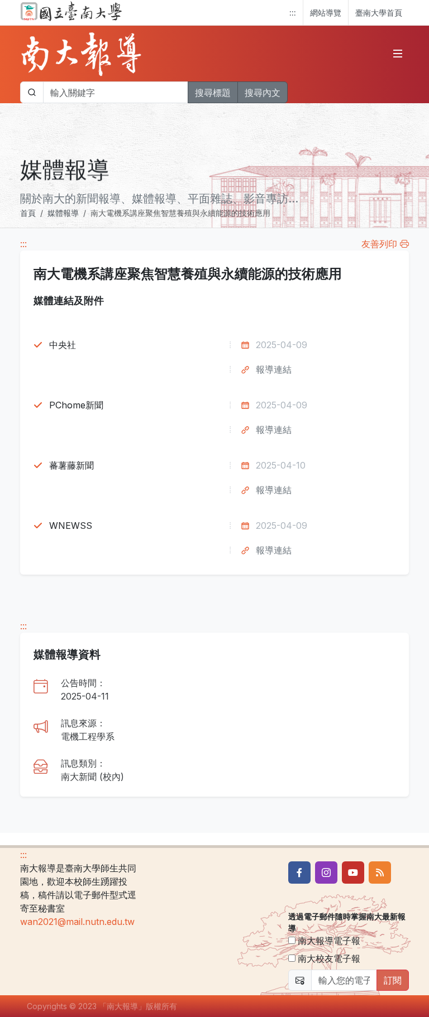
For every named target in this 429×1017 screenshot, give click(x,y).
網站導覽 (325, 12)
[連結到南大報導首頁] (81, 53)
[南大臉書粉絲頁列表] (299, 872)
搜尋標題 (213, 92)
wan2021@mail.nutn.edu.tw (77, 921)
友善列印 (380, 243)
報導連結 (274, 369)
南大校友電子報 (327, 958)
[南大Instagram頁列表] (326, 872)
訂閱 (393, 980)
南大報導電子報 (327, 940)
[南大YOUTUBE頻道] (353, 872)
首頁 (28, 213)
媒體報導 (63, 213)
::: (292, 12)
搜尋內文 (262, 92)
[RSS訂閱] (380, 872)
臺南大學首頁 (378, 12)
